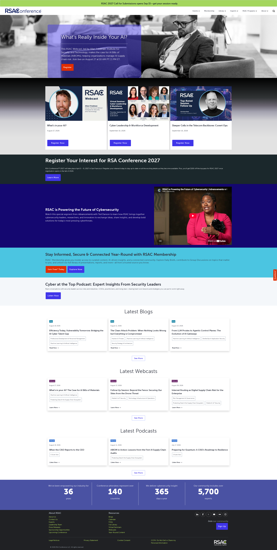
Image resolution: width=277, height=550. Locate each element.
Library (221, 11)
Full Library (113, 525)
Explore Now (75, 269)
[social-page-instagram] (225, 514)
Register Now (58, 143)
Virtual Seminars (115, 527)
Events (195, 11)
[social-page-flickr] (219, 514)
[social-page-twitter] (208, 514)
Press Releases (54, 527)
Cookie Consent (123, 540)
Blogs (111, 517)
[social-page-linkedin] (197, 514)
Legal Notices (54, 540)
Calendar (112, 519)
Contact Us (53, 519)
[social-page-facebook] (202, 514)
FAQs (111, 522)
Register (67, 67)
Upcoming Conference (58, 532)
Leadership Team (55, 525)
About (263, 11)
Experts (233, 11)
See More (138, 358)
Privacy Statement (91, 540)
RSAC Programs (249, 11)
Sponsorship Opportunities (59, 530)
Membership (209, 11)
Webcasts (112, 530)
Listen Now (53, 295)
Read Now (54, 348)
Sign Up (222, 526)
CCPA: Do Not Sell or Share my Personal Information (163, 541)
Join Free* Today (56, 269)
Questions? (275, 275)
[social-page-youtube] (214, 514)
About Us (52, 517)
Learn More (53, 177)
